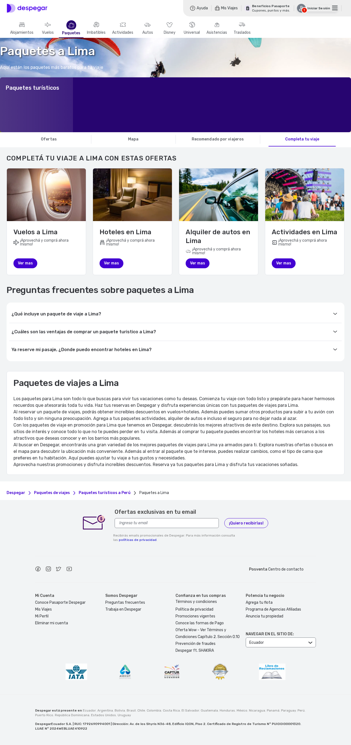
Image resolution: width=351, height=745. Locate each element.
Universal (192, 33)
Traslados (242, 33)
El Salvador (190, 710)
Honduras (227, 710)
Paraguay (288, 710)
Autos (147, 33)
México (242, 710)
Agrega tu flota (259, 602)
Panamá (273, 710)
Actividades (122, 33)
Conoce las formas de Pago (200, 623)
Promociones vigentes (195, 616)
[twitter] (58, 569)
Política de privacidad (194, 609)
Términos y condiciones (196, 601)
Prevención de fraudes (196, 643)
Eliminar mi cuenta (51, 623)
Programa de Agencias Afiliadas (273, 609)
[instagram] (48, 569)
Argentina (105, 710)
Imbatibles (96, 33)
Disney (170, 33)
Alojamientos (21, 33)
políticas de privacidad (138, 540)
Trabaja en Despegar (123, 609)
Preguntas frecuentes (125, 602)
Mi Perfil (42, 616)
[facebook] (38, 569)
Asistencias (216, 33)
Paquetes (71, 33)
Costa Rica (171, 710)
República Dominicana (72, 715)
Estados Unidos (103, 715)
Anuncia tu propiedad (264, 616)
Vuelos (48, 33)
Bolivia (120, 710)
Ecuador (89, 710)
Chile (141, 710)
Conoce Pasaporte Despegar (60, 602)
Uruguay (124, 715)
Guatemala (209, 710)
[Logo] (27, 8)
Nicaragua (257, 710)
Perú (301, 710)
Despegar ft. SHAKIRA (195, 650)
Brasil (131, 710)
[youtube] (69, 569)
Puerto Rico (44, 715)
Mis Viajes (43, 609)
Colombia (154, 710)
